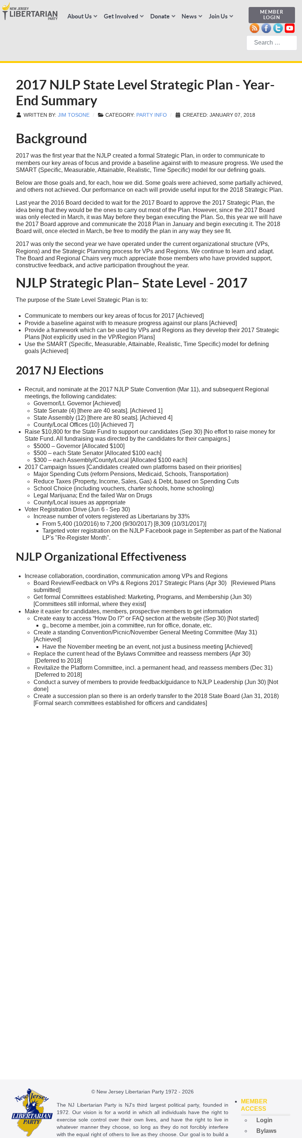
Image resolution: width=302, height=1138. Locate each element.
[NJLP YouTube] (290, 27)
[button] (266, 1105)
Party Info (151, 115)
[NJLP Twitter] (278, 27)
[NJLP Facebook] (266, 27)
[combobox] (271, 42)
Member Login (272, 14)
